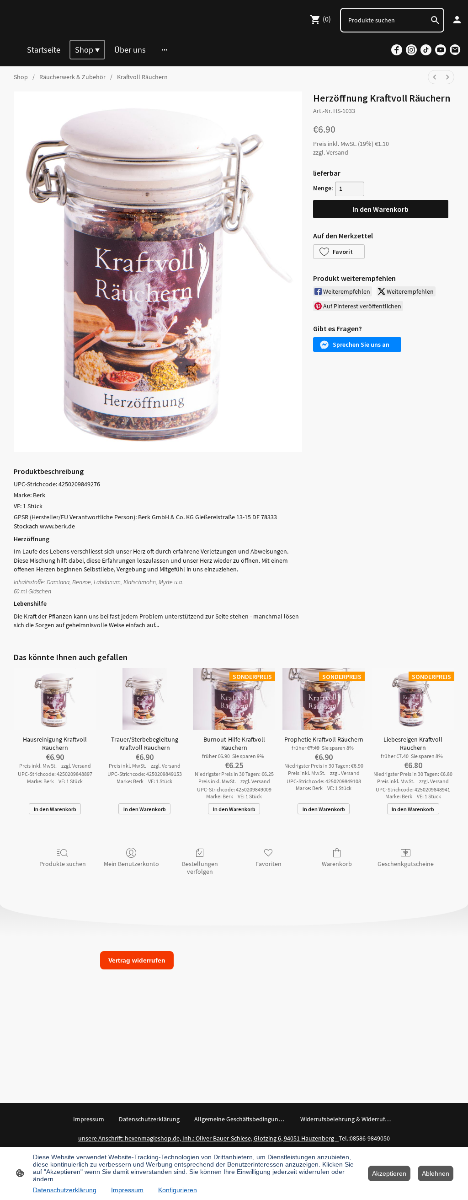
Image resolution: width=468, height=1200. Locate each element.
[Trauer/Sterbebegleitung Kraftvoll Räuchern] (144, 699)
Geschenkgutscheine (406, 864)
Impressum (127, 1190)
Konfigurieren (177, 1190)
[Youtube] (440, 49)
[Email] (455, 49)
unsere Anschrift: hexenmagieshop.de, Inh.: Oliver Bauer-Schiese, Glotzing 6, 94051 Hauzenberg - (208, 1138)
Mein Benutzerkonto (131, 864)
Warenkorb (337, 864)
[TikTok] (425, 49)
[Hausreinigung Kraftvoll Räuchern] (55, 699)
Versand (337, 152)
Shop (21, 77)
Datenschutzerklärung (64, 1190)
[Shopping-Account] (457, 19)
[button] (339, 251)
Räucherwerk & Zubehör (72, 77)
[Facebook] (396, 49)
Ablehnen (435, 1173)
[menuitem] (434, 77)
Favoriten (268, 864)
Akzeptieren (389, 1173)
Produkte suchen (62, 864)
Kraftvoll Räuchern (142, 77)
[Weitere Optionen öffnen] (164, 49)
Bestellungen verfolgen (200, 868)
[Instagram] (411, 49)
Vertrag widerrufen (136, 960)
